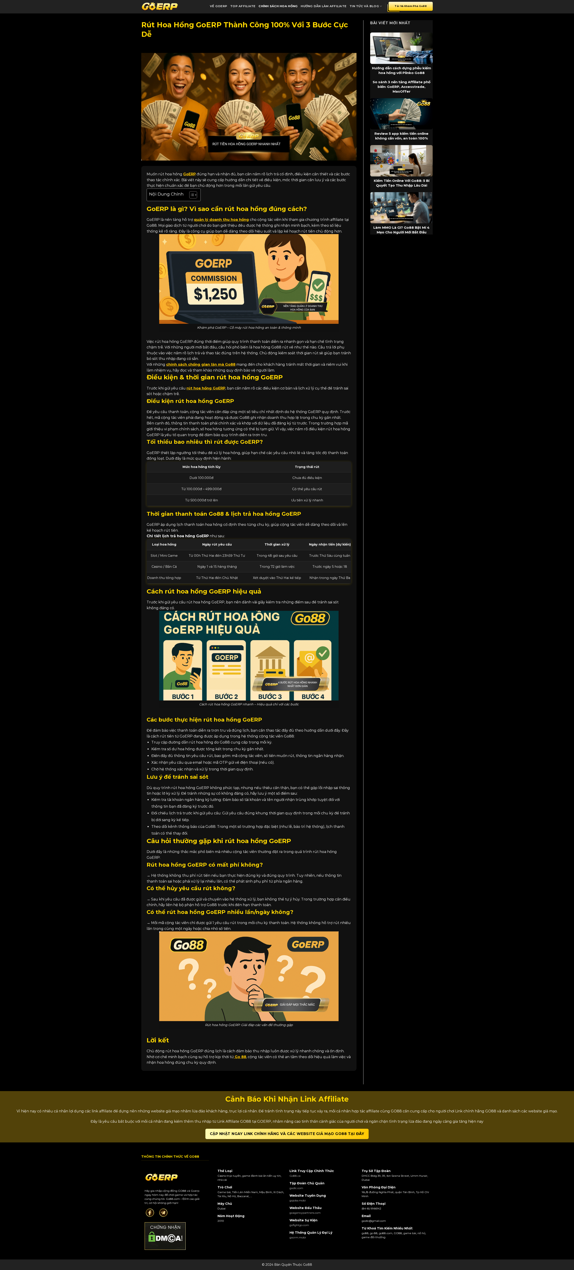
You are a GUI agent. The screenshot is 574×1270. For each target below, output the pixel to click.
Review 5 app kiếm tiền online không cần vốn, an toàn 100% (401, 135)
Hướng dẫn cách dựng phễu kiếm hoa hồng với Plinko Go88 (401, 70)
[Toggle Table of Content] (191, 195)
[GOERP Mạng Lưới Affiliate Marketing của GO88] (159, 6)
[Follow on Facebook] (150, 1212)
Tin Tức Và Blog (364, 6)
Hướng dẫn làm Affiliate (323, 6)
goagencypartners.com (305, 1212)
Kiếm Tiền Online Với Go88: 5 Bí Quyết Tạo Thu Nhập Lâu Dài (401, 182)
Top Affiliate (242, 6)
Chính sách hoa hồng (278, 6)
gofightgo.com (299, 1225)
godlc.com (296, 1188)
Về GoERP (218, 6)
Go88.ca (294, 1175)
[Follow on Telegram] (163, 1212)
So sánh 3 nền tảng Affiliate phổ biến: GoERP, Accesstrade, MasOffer (401, 87)
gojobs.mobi (297, 1200)
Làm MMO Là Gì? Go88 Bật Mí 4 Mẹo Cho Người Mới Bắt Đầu (401, 229)
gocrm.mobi (297, 1237)
